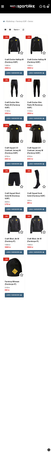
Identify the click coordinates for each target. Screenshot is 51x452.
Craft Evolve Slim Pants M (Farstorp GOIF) (12, 105)
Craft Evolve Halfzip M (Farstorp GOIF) (14, 60)
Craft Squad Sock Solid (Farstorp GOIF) (36, 194)
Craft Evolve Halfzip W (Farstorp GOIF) (36, 60)
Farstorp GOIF (21, 21)
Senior (30, 21)
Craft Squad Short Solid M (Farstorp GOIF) (12, 196)
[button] (40, 6)
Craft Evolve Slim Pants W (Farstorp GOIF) (34, 105)
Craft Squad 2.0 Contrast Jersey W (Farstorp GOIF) (35, 150)
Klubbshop (10, 21)
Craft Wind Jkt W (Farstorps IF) (34, 240)
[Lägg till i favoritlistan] (14, 45)
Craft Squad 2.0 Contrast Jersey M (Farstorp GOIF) (13, 150)
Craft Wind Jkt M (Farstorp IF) (12, 240)
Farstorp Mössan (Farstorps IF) (12, 283)
